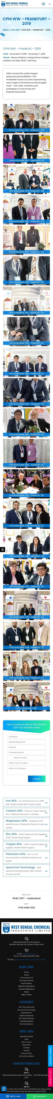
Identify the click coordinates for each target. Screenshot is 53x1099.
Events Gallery (26, 983)
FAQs (26, 1039)
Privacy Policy (26, 1053)
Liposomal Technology (26, 1010)
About (26, 975)
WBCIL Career (26, 995)
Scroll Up (3, 1088)
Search (49, 4)
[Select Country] (26, 757)
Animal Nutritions (26, 1024)
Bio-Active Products (26, 1018)
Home (26, 972)
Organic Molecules (26, 1015)
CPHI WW (15, 30)
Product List (50, 1077)
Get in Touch (26, 1042)
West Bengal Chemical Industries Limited (29, 959)
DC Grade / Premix (26, 980)
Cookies (26, 1048)
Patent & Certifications (26, 986)
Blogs (26, 992)
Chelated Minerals (26, 1021)
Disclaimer (26, 1045)
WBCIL (6, 30)
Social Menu (2, 549)
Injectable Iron (26, 1013)
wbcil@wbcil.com (29, 954)
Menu (43, 4)
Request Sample (26, 1036)
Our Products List (26, 978)
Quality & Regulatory (26, 989)
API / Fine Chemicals (26, 1007)
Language (2, 34)
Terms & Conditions (26, 1056)
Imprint (26, 1050)
